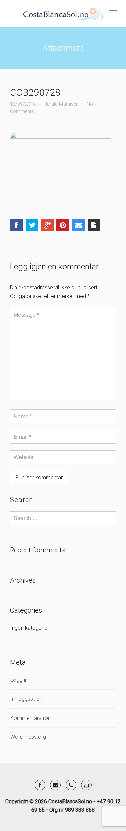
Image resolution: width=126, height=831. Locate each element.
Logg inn (20, 680)
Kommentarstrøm (31, 718)
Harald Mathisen (61, 104)
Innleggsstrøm (27, 699)
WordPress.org (28, 737)
